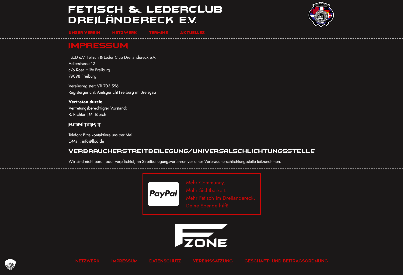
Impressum (124, 260)
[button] (10, 264)
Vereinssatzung (213, 260)
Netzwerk (124, 33)
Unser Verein (84, 33)
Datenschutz (165, 260)
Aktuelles (192, 33)
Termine (158, 33)
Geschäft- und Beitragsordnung (286, 260)
